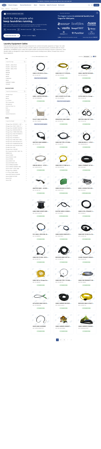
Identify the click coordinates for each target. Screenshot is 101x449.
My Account (61, 5)
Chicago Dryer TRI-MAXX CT (14, 137)
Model (7, 118)
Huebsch (14, 110)
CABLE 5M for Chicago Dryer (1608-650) (44, 280)
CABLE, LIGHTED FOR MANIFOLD (42, 96)
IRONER (14, 70)
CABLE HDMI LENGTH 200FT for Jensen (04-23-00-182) (48, 211)
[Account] (92, 5)
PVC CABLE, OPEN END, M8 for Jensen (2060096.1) (47, 234)
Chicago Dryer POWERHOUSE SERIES (14, 143)
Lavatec (14, 112)
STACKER (14, 84)
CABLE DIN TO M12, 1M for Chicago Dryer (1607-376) (47, 257)
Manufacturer (9, 88)
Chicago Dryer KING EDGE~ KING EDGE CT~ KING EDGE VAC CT (14, 139)
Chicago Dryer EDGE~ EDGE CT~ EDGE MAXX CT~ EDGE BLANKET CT (14, 126)
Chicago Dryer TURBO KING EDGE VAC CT (14, 132)
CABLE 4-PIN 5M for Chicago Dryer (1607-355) (45, 73)
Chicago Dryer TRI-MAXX (14, 136)
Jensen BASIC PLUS (14, 161)
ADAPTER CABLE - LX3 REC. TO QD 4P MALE (45, 188)
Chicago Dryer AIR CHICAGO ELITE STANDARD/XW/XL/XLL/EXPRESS (14, 141)
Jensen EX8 (14, 180)
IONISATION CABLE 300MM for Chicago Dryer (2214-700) (71, 119)
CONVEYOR (14, 78)
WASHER (14, 72)
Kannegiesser (14, 104)
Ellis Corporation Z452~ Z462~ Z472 (14, 151)
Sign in (34, 35)
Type (6, 58)
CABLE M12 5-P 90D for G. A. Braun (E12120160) (69, 165)
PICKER (14, 74)
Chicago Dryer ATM (14, 147)
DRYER (14, 76)
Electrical (7, 8)
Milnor (14, 98)
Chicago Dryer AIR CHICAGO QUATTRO (14, 145)
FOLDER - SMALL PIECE (14, 69)
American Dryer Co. (14, 106)
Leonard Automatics (14, 114)
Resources (42, 5)
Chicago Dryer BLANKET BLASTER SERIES (14, 128)
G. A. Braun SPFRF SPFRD (14, 172)
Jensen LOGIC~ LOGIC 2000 (14, 168)
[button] (93, 56)
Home (2, 8)
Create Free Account (12, 35)
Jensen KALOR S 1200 (14, 157)
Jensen (14, 96)
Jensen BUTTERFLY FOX (14, 163)
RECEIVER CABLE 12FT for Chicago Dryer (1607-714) (70, 257)
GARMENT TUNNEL (14, 82)
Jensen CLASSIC (14, 155)
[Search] (89, 5)
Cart (97, 5)
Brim (14, 108)
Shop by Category (12, 5)
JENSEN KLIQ (14, 153)
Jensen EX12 (14, 178)
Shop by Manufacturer (25, 5)
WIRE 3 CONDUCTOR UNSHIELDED (87, 188)
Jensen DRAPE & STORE (14, 176)
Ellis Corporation (14, 102)
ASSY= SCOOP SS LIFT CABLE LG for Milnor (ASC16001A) (71, 96)
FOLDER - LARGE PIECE (14, 67)
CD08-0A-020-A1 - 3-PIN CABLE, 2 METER (44, 165)
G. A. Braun (14, 100)
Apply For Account (52, 5)
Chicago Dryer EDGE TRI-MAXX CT (14, 134)
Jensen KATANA (14, 159)
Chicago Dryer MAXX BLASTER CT (14, 130)
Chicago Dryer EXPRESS (14, 170)
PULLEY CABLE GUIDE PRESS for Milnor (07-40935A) (47, 119)
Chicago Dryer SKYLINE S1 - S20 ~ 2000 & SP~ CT (14, 124)
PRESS (14, 80)
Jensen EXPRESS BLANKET (14, 165)
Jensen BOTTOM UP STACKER (14, 174)
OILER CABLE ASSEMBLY (39, 326)
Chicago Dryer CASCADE (14, 149)
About (35, 5)
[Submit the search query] (25, 62)
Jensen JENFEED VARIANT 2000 (14, 166)
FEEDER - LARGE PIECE (14, 65)
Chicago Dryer (14, 94)
